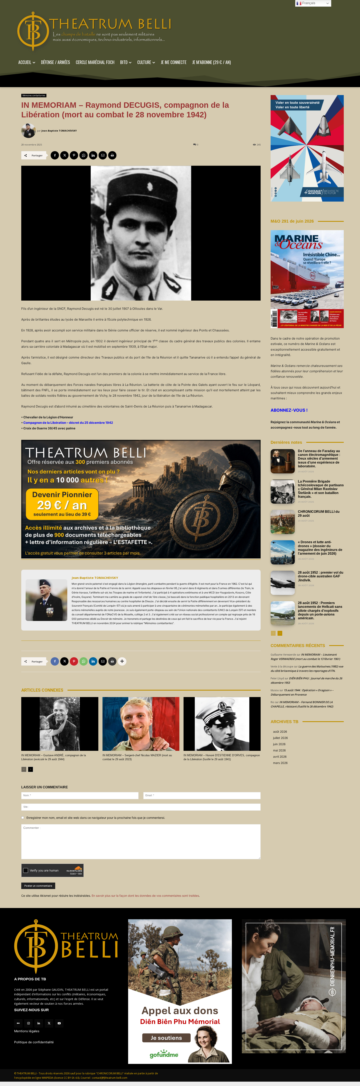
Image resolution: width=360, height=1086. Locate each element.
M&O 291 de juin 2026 (292, 221)
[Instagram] (28, 1023)
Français (308, 3)
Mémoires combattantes (33, 95)
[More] (122, 661)
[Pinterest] (74, 155)
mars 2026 (280, 763)
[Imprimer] (112, 155)
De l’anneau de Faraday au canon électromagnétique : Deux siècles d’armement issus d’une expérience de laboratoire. (319, 458)
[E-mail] (103, 155)
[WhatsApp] (83, 155)
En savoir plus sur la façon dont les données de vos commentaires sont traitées (145, 895)
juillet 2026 (280, 738)
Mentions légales (26, 1031)
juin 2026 (279, 744)
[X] (64, 155)
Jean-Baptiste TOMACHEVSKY (59, 130)
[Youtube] (59, 1023)
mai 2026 (279, 750)
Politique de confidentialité (34, 1042)
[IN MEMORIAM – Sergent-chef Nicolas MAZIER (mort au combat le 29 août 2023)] (141, 724)
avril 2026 (280, 756)
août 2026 (280, 731)
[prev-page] (23, 769)
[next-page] (30, 769)
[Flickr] (18, 1023)
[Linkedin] (93, 155)
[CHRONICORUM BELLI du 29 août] (283, 522)
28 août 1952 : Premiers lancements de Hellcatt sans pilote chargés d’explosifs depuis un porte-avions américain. (320, 610)
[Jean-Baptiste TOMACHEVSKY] (29, 130)
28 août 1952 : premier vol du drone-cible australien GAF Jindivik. (320, 576)
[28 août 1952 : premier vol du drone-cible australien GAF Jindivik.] (283, 583)
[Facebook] (55, 155)
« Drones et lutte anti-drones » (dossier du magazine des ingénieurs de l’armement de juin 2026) (320, 547)
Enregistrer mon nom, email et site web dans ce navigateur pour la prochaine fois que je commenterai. (95, 817)
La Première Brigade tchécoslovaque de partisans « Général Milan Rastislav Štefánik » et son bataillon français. (321, 489)
